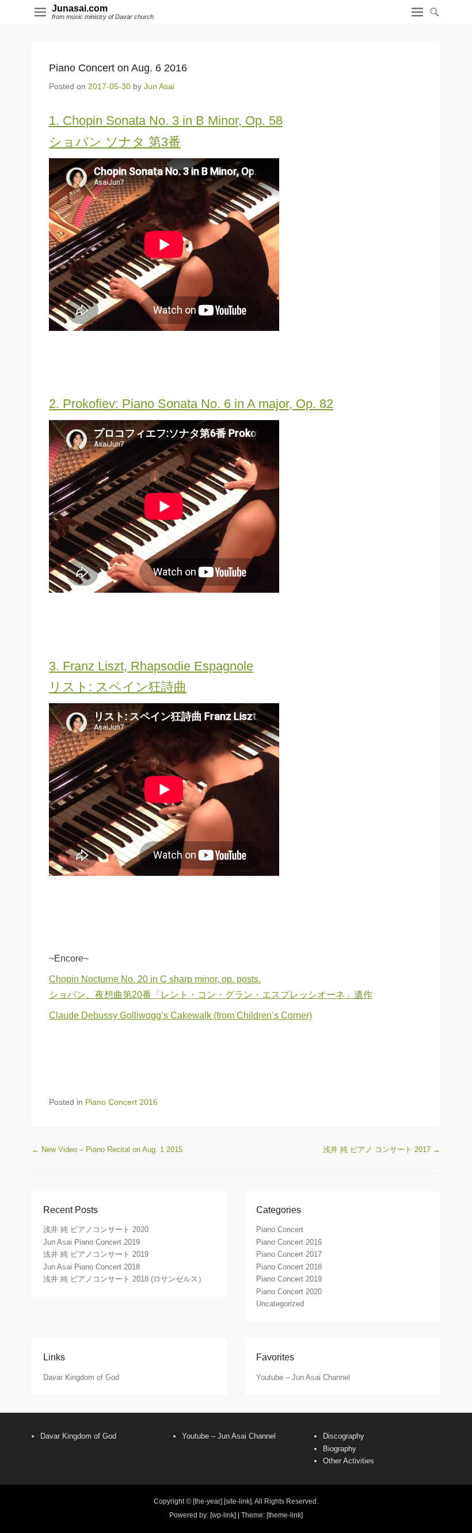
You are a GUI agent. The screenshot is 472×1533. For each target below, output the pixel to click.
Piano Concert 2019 (289, 1279)
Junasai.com (80, 8)
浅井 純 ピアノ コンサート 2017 (381, 1149)
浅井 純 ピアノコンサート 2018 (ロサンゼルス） (124, 1279)
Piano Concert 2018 (289, 1267)
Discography (343, 1436)
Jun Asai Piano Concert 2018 (91, 1267)
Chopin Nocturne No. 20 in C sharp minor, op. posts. (155, 979)
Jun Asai (159, 86)
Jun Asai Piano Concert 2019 (91, 1242)
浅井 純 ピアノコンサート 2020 (96, 1229)
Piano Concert (279, 1229)
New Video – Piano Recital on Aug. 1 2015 (107, 1149)
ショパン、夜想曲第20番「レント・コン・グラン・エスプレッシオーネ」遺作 (210, 995)
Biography (339, 1448)
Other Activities (348, 1460)
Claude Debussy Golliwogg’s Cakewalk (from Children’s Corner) (180, 1015)
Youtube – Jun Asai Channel (303, 1377)
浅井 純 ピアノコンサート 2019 (96, 1254)
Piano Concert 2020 (289, 1291)
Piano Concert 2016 (121, 1102)
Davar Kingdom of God (81, 1377)
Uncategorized (280, 1303)
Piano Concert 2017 (289, 1254)
